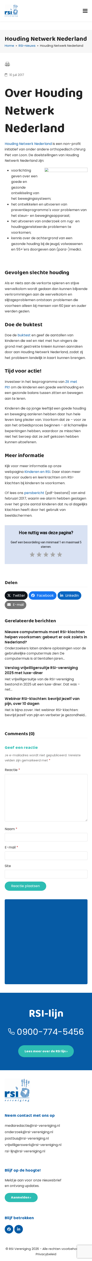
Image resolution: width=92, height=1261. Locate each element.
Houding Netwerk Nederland (28, 143)
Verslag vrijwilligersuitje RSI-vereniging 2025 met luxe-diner (41, 670)
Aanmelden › (21, 1197)
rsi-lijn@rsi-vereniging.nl (25, 1151)
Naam (11, 829)
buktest (24, 335)
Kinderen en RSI (37, 471)
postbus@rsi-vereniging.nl (27, 1138)
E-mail (11, 847)
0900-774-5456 (50, 1032)
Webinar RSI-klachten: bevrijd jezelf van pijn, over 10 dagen (42, 701)
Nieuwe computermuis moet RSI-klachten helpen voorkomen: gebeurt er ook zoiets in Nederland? (46, 636)
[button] (85, 11)
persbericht (34, 492)
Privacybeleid (46, 1254)
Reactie (12, 769)
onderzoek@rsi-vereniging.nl (29, 1132)
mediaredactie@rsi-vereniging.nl (32, 1125)
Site (8, 865)
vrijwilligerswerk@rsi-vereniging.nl (33, 1144)
